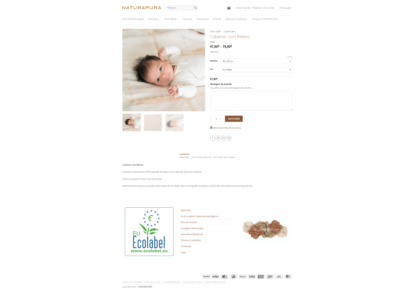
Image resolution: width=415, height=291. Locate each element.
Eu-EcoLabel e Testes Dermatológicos (199, 216)
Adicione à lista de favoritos (227, 127)
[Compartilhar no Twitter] (218, 138)
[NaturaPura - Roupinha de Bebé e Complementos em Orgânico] (141, 7)
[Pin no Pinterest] (229, 138)
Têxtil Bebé (170, 18)
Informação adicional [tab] (201, 157)
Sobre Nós (186, 210)
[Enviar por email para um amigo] (223, 138)
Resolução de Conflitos (192, 282)
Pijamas (217, 18)
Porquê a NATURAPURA (265, 18)
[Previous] (128, 70)
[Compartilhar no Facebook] (212, 138)
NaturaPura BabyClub (192, 234)
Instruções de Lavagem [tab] (224, 157)
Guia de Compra (189, 222)
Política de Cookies (152, 282)
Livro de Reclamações (171, 282)
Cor (211, 69)
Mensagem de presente (221, 83)
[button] (229, 7)
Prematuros (202, 18)
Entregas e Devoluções (192, 228)
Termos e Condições (191, 240)
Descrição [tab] (184, 157)
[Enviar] (195, 7)
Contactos (186, 246)
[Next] (199, 70)
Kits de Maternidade (133, 18)
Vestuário (153, 18)
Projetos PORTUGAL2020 (214, 282)
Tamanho (214, 61)
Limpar (290, 57)
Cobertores (230, 31)
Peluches (187, 18)
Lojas (183, 252)
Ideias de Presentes (235, 18)
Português (285, 7)
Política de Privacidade (132, 282)
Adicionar (234, 118)
